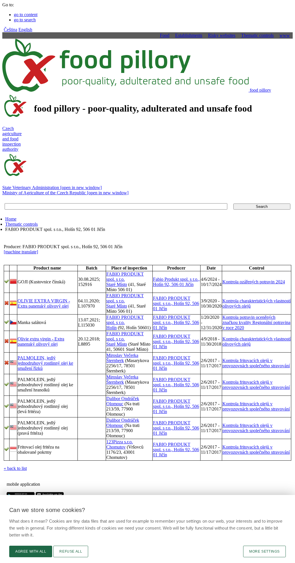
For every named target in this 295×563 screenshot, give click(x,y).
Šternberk (115, 360)
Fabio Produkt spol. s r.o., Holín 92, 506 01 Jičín (176, 282)
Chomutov (116, 447)
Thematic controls (21, 224)
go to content (25, 14)
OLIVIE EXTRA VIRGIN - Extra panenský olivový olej (44, 303)
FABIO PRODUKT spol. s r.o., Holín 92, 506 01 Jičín (176, 303)
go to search (25, 19)
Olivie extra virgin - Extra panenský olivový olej (41, 341)
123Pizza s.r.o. (119, 441)
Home (10, 218)
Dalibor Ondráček (122, 398)
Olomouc (114, 403)
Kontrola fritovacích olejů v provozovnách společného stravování (256, 363)
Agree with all (30, 551)
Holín (111, 327)
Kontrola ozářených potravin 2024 (253, 281)
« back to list (15, 468)
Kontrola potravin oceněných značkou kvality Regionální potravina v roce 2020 (256, 322)
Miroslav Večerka (122, 355)
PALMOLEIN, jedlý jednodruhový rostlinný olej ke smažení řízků (45, 363)
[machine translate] (21, 251)
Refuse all (70, 551)
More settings (264, 551)
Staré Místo (116, 284)
